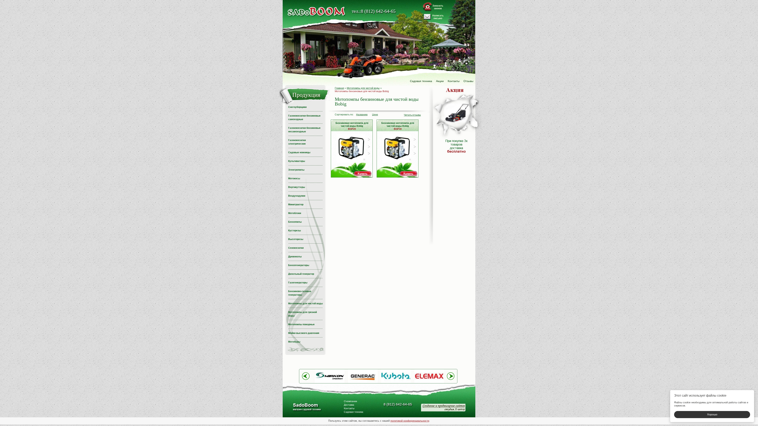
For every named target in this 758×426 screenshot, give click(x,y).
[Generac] (363, 382)
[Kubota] (396, 382)
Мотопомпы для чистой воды (305, 303)
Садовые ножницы (299, 152)
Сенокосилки (296, 248)
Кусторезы (294, 230)
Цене (375, 114)
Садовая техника (421, 81)
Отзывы (468, 81)
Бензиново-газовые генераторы (299, 293)
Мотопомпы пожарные (301, 324)
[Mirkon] (329, 382)
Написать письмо (438, 17)
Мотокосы (294, 178)
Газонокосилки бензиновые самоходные (304, 117)
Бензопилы (295, 221)
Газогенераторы (297, 282)
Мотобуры (294, 341)
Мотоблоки (294, 213)
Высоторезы (295, 239)
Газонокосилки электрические (297, 142)
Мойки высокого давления (303, 333)
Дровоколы (295, 256)
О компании (350, 401)
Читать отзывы (412, 115)
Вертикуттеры (296, 187)
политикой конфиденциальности (409, 420)
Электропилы (296, 169)
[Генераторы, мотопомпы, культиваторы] (307, 407)
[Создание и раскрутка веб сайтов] (443, 407)
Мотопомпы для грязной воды (302, 314)
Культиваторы (296, 161)
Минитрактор (295, 204)
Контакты (454, 81)
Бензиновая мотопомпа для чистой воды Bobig (352, 126)
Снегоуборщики (297, 107)
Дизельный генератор (301, 274)
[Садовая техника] (316, 11)
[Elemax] (429, 382)
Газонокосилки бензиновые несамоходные (304, 130)
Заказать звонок (437, 7)
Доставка (349, 405)
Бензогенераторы (298, 265)
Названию (362, 114)
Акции (440, 81)
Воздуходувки (296, 195)
